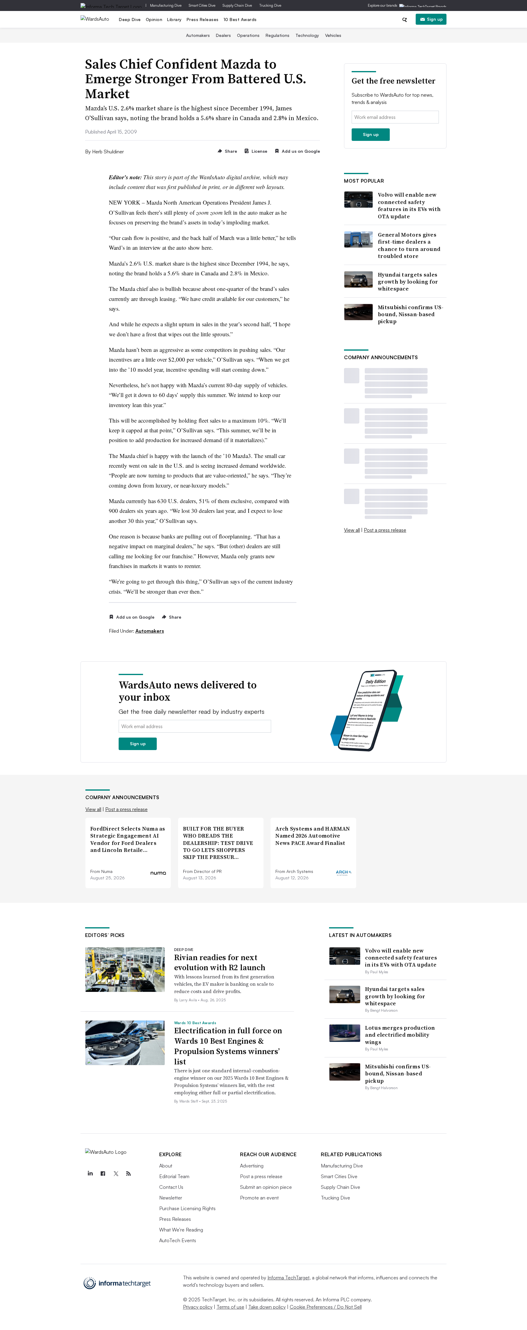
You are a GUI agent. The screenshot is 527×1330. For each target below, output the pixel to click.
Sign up (435, 19)
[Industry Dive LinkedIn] (90, 1173)
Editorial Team (174, 1176)
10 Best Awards (240, 19)
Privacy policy (198, 1307)
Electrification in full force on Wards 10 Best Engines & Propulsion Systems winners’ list (228, 1046)
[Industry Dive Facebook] (102, 1173)
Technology (307, 35)
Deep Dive (130, 19)
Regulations (277, 35)
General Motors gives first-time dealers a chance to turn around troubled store (409, 245)
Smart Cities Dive (202, 5)
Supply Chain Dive (237, 5)
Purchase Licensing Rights (187, 1208)
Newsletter (170, 1198)
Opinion (154, 19)
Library (174, 19)
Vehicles (333, 35)
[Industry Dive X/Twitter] (115, 1173)
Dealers (223, 35)
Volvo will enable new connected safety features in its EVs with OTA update (409, 205)
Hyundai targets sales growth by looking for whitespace (408, 281)
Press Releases (203, 19)
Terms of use (230, 1307)
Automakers (198, 35)
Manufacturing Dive (165, 5)
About (165, 1166)
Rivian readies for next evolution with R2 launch (219, 962)
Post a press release (385, 530)
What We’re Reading (181, 1230)
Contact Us (171, 1187)
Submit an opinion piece (266, 1187)
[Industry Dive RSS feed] (128, 1173)
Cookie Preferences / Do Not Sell (326, 1307)
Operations (248, 35)
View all (352, 530)
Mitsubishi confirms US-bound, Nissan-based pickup (410, 314)
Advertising (252, 1166)
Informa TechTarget (288, 1278)
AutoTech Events (177, 1240)
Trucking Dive (270, 5)
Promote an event (259, 1198)
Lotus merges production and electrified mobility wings (400, 1035)
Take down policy (267, 1307)
